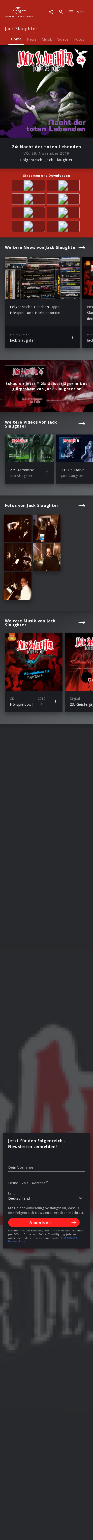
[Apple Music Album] (29, 186)
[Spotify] (29, 199)
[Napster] (64, 213)
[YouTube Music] (64, 227)
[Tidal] (29, 227)
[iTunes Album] (29, 213)
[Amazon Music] (64, 186)
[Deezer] (64, 199)
